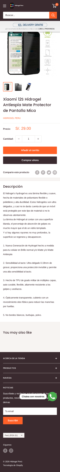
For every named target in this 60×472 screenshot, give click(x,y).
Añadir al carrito (30, 150)
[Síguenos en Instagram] (11, 450)
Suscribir (13, 420)
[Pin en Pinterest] (43, 172)
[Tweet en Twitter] (49, 172)
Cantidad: (8, 138)
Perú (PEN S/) (11, 435)
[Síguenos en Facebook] (5, 450)
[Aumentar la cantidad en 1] (38, 139)
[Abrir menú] (4, 6)
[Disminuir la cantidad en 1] (19, 139)
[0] (54, 6)
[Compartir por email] (55, 172)
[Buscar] (53, 15)
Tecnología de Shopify (13, 465)
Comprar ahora (30, 160)
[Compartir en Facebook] (37, 172)
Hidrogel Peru (12, 118)
